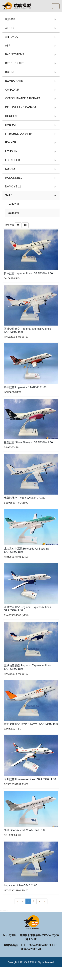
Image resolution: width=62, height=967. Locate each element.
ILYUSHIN (11, 151)
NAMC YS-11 (13, 186)
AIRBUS (10, 28)
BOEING (10, 72)
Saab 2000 (13, 204)
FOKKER (10, 142)
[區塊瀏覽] (25, 225)
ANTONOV (11, 36)
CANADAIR (12, 89)
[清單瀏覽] (18, 225)
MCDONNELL (13, 177)
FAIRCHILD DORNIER (18, 133)
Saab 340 (13, 212)
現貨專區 (10, 19)
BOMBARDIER (14, 80)
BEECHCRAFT (14, 63)
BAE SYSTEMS (14, 54)
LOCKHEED (12, 160)
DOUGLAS (11, 116)
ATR (7, 45)
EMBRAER (12, 124)
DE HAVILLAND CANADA (21, 107)
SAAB (8, 195)
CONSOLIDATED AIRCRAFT (22, 98)
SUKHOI (10, 169)
